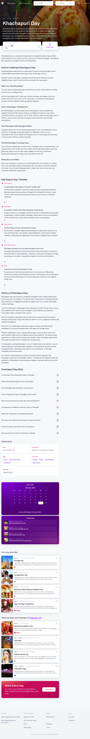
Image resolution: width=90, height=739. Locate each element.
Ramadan (17, 641)
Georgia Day (19, 561)
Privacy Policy (50, 717)
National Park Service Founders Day (20, 540)
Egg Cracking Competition (24, 604)
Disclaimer (49, 724)
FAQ (25, 724)
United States (36, 462)
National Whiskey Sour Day (17, 523)
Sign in (79, 3)
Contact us (71, 720)
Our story (71, 717)
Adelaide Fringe (20, 669)
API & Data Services (30, 720)
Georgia (35, 459)
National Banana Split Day (17, 535)
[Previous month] (13, 487)
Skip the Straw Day (21, 654)
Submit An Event (29, 717)
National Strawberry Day (23, 626)
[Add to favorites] (57, 558)
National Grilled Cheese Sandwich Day (28, 589)
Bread (5, 459)
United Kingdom (49, 459)
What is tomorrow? (24, 3)
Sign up (87, 3)
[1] (4, 202)
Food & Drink (7, 462)
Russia (41, 459)
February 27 (16, 18)
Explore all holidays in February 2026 (30, 512)
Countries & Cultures (14, 459)
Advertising (27, 727)
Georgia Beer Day (21, 575)
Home (4, 18)
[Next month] (47, 487)
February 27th (10, 450)
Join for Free (49, 689)
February (9, 18)
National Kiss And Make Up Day (18, 529)
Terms (48, 727)
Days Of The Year (41, 734)
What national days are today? (10, 717)
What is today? (11, 3)
